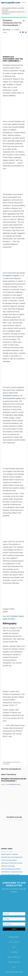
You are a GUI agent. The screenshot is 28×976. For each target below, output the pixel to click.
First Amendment (9, 398)
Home (10, 942)
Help (14, 947)
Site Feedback (14, 952)
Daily (14, 967)
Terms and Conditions (14, 962)
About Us (16, 942)
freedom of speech (12, 276)
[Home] (10, 3)
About (13, 784)
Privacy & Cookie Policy (14, 957)
